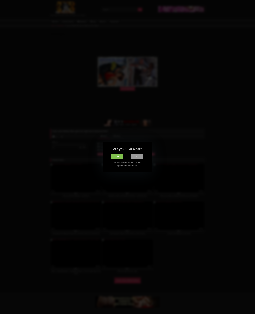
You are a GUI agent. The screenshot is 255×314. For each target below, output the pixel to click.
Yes (117, 156)
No (137, 156)
